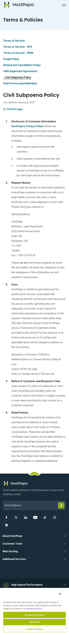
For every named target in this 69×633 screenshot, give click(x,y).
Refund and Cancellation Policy (22, 65)
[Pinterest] (6, 525)
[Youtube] (35, 517)
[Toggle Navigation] (64, 4)
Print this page (15, 109)
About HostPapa (12, 535)
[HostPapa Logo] (34, 483)
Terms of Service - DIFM (18, 52)
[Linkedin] (25, 517)
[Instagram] (54, 517)
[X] (16, 517)
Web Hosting (10, 551)
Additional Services (14, 559)
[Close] (60, 593)
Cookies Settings (34, 629)
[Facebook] (6, 517)
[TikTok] (45, 517)
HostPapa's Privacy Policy (27, 126)
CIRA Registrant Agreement (20, 71)
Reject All (34, 622)
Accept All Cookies (34, 615)
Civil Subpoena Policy (18, 77)
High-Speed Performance (27, 584)
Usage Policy (11, 59)
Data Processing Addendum (20, 83)
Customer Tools (12, 543)
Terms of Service (14, 40)
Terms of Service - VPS (17, 46)
